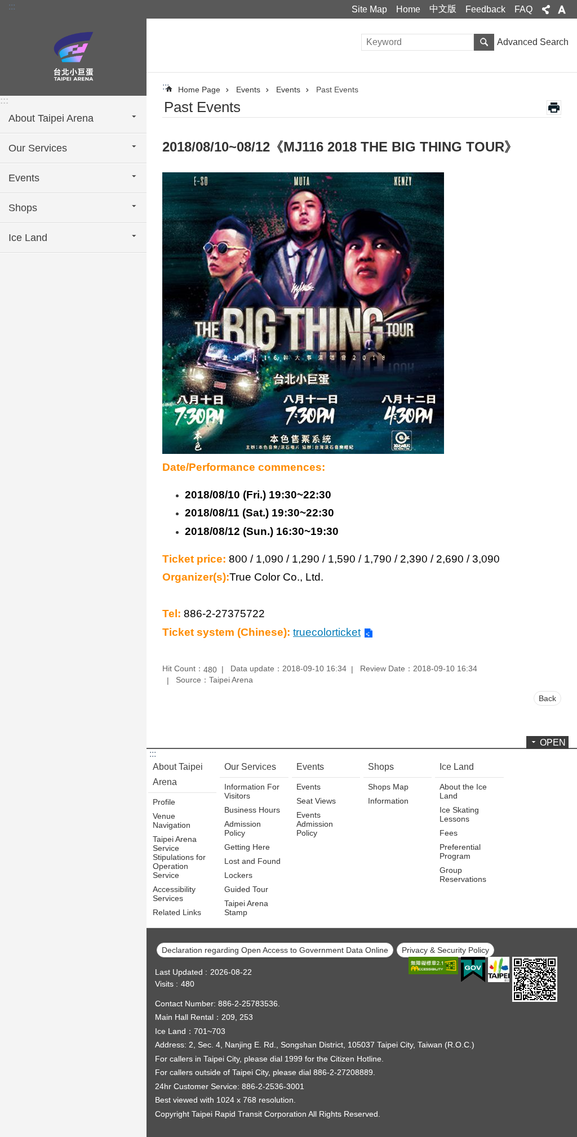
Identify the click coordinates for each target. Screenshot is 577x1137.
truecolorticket (327, 632)
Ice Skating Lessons (459, 814)
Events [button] (23, 178)
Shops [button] (22, 207)
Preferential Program (460, 851)
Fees (449, 832)
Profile (164, 801)
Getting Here (247, 846)
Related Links (177, 912)
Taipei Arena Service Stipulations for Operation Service (179, 857)
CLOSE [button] (546, 9)
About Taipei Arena (178, 774)
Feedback (485, 9)
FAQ (523, 9)
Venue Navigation (171, 820)
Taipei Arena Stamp (246, 908)
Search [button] (484, 42)
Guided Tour (246, 889)
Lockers (238, 875)
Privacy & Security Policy (445, 950)
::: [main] (165, 86)
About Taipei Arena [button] (51, 118)
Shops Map (388, 786)
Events (248, 89)
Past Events (337, 89)
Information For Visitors (251, 791)
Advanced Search (533, 42)
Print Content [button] (554, 107)
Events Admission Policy (314, 823)
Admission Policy (242, 828)
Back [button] (547, 698)
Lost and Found (252, 861)
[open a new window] (433, 965)
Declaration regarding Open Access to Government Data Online (275, 950)
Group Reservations (463, 875)
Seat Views (316, 800)
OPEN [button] (553, 742)
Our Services (250, 767)
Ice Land (457, 767)
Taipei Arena (73, 56)
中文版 (442, 9)
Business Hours (252, 809)
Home (408, 9)
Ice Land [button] (27, 237)
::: (11, 6)
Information (388, 800)
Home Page (199, 89)
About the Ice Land (463, 791)
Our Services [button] (37, 148)
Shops (381, 767)
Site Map (369, 9)
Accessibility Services (174, 894)
